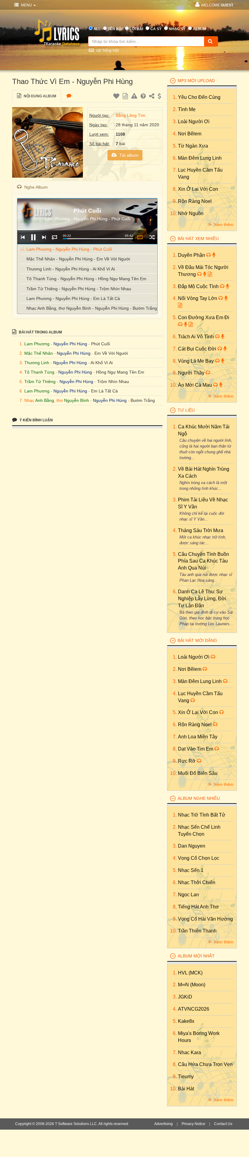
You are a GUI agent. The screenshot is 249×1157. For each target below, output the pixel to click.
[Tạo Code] (126, 97)
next (44, 237)
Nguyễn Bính (76, 400)
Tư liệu (186, 410)
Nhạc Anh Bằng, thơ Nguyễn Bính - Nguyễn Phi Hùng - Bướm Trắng (91, 308)
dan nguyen (191, 846)
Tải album (128, 155)
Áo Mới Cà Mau (195, 385)
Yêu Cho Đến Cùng (199, 97)
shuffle (152, 237)
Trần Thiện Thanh (197, 930)
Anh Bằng (44, 400)
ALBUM (199, 29)
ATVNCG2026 (193, 1009)
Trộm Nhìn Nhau (113, 381)
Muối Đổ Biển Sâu (197, 773)
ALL (97, 29)
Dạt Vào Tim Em (196, 748)
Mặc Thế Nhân (38, 353)
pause (33, 237)
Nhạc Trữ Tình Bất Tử (201, 814)
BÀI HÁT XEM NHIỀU (198, 238)
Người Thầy (192, 372)
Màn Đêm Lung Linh (200, 158)
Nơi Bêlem (189, 133)
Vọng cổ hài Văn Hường (205, 919)
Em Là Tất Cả (104, 391)
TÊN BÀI (115, 29)
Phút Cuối (100, 343)
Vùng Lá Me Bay (196, 361)
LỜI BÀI (136, 29)
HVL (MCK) (190, 972)
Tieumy (186, 1076)
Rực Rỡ (187, 761)
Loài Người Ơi (194, 121)
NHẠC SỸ (177, 29)
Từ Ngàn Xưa (193, 145)
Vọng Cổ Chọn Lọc (198, 858)
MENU (26, 5)
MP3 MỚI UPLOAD (196, 80)
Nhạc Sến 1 (190, 870)
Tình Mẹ (187, 109)
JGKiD (185, 996)
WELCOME (217, 5)
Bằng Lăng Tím (130, 115)
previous (22, 237)
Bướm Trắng (143, 400)
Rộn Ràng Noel (195, 201)
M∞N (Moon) (191, 984)
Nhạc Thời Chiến (196, 882)
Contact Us (223, 1124)
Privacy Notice (193, 1124)
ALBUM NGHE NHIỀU (199, 798)
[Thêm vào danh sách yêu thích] (117, 97)
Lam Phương (36, 343)
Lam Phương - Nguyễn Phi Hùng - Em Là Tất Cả (73, 298)
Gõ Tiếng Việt (107, 50)
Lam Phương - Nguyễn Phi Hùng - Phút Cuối (69, 249)
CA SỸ (156, 29)
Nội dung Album (39, 96)
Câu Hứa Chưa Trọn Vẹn (205, 1064)
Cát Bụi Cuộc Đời (197, 348)
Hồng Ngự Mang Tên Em (120, 372)
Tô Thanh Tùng (39, 372)
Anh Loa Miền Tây (197, 736)
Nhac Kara (189, 1052)
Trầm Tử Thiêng (40, 381)
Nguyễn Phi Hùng (70, 343)
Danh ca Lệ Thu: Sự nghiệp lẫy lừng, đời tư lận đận (202, 598)
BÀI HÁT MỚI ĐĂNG (197, 640)
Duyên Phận (192, 255)
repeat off (140, 237)
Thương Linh (36, 362)
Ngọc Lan (188, 894)
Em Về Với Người (111, 353)
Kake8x (186, 1021)
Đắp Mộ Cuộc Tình (199, 286)
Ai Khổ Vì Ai (101, 362)
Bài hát (186, 1088)
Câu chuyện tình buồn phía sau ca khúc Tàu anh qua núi (203, 561)
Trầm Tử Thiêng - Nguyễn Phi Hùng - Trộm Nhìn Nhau (78, 288)
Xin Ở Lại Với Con (198, 189)
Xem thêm (223, 224)
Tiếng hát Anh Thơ (198, 906)
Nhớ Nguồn (190, 213)
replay (54, 237)
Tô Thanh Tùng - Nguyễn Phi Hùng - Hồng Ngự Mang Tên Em (86, 278)
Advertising (163, 1124)
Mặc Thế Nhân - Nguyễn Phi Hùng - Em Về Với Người (78, 258)
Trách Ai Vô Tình (196, 336)
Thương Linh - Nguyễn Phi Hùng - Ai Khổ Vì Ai (70, 269)
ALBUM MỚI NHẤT (196, 955)
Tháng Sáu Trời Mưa (200, 530)
